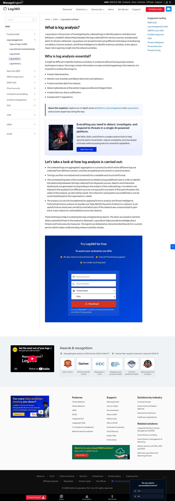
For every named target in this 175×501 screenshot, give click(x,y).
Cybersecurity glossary (115, 427)
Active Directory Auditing (147, 435)
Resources (96, 9)
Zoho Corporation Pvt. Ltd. (82, 488)
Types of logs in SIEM (18, 44)
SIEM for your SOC (155, 30)
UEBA (74, 410)
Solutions (81, 9)
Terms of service (67, 476)
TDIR (149, 38)
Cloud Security (112, 431)
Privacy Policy (87, 312)
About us (40, 476)
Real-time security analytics (82, 431)
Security (83, 476)
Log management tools (157, 26)
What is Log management (110, 108)
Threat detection (154, 46)
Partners (141, 2)
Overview (67, 9)
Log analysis (14, 59)
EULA (52, 476)
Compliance (97, 476)
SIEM (55, 19)
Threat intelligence (155, 42)
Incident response (155, 34)
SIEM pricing (111, 419)
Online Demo (112, 440)
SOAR (74, 414)
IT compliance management (83, 427)
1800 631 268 (112, 2)
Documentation (113, 410)
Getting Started (113, 402)
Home (47, 19)
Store (134, 2)
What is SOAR (112, 423)
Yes (139, 491)
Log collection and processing (22, 49)
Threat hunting (154, 50)
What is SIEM (112, 414)
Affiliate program (50, 481)
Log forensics (15, 64)
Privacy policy (114, 476)
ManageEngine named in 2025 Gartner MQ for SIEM (85, 354)
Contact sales (85, 481)
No (139, 496)
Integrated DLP (78, 419)
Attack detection (78, 406)
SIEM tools (152, 22)
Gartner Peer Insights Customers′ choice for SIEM (135, 354)
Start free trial (86, 149)
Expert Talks (111, 436)
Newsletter (68, 481)
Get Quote (123, 9)
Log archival (14, 54)
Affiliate (150, 2)
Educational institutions (146, 413)
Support (136, 9)
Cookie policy (132, 476)
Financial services (144, 402)
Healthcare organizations (147, 417)
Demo (111, 9)
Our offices (101, 481)
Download (155, 9)
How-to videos (112, 406)
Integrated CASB (78, 423)
